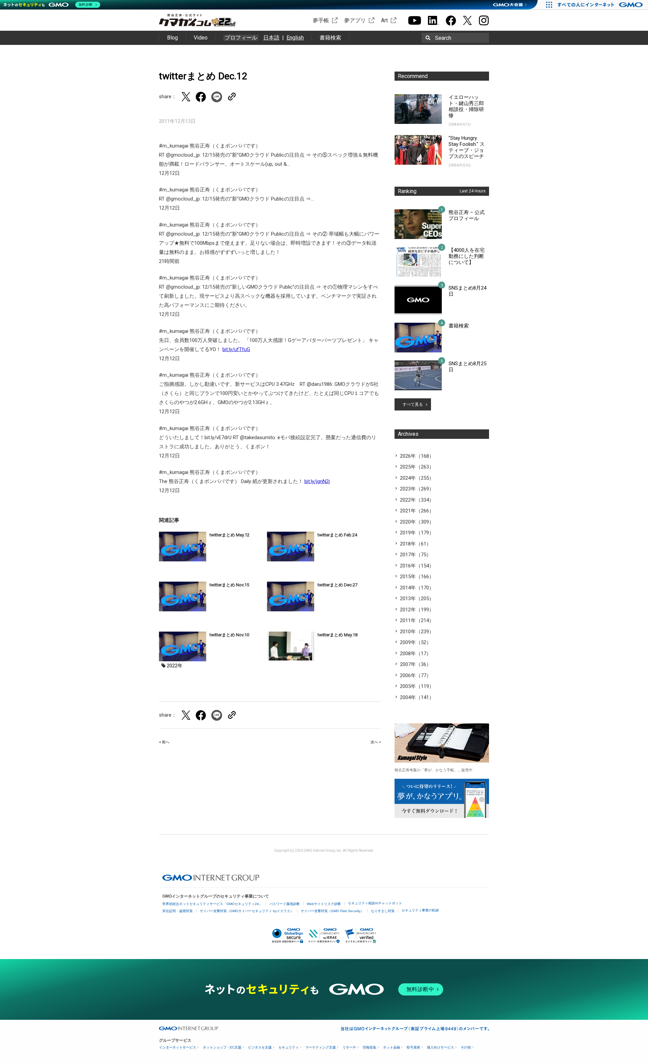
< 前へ (164, 742)
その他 (466, 1047)
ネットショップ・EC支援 (222, 1047)
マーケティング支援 (320, 1047)
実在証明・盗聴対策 (177, 911)
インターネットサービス (177, 1047)
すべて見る (413, 404)
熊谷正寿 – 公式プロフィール (467, 215)
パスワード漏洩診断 (284, 904)
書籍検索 (330, 37)
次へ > (376, 742)
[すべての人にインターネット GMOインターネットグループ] (601, 4)
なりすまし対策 (383, 911)
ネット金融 (391, 1047)
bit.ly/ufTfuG (236, 349)
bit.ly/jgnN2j (317, 481)
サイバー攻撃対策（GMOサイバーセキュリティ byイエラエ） (247, 911)
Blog (172, 37)
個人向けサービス (440, 1047)
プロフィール (241, 38)
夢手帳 (321, 20)
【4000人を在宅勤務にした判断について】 (467, 256)
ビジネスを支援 (260, 1047)
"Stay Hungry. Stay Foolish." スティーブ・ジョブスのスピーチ (467, 147)
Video (201, 37)
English (295, 37)
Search (443, 38)
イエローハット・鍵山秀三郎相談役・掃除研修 (466, 106)
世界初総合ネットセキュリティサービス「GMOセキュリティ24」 (212, 904)
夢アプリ (355, 20)
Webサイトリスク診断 (324, 904)
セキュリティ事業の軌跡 (420, 910)
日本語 (271, 37)
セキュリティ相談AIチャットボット (375, 903)
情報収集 (369, 1047)
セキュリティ (288, 1047)
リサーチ (349, 1047)
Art (384, 20)
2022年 (175, 666)
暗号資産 (413, 1047)
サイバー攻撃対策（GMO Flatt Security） (332, 911)
